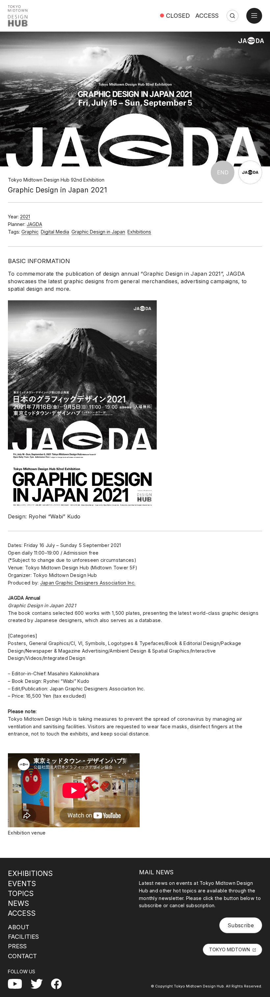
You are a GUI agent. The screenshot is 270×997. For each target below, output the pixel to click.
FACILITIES (23, 936)
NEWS (18, 903)
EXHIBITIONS (30, 873)
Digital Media (55, 232)
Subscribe (241, 925)
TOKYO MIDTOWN (229, 949)
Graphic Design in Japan (98, 232)
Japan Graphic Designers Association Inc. (87, 583)
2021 (25, 216)
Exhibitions (139, 232)
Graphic (30, 232)
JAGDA (34, 224)
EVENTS (22, 883)
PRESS (17, 946)
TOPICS (21, 893)
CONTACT (22, 956)
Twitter (39, 982)
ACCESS (207, 15)
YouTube (19, 982)
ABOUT (18, 927)
